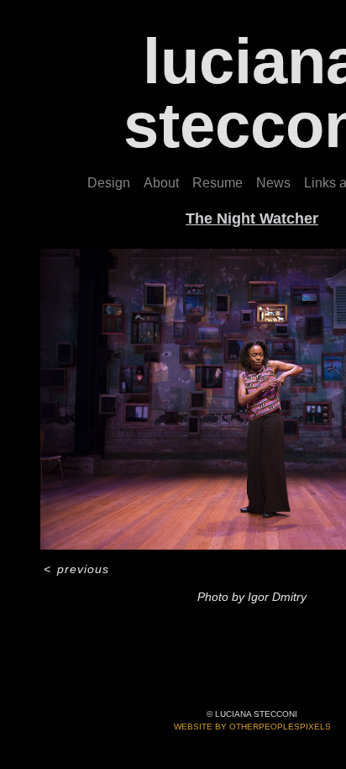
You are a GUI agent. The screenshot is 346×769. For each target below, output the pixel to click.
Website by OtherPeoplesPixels (252, 726)
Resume (217, 183)
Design (108, 183)
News (273, 183)
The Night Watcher (252, 218)
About (161, 183)
